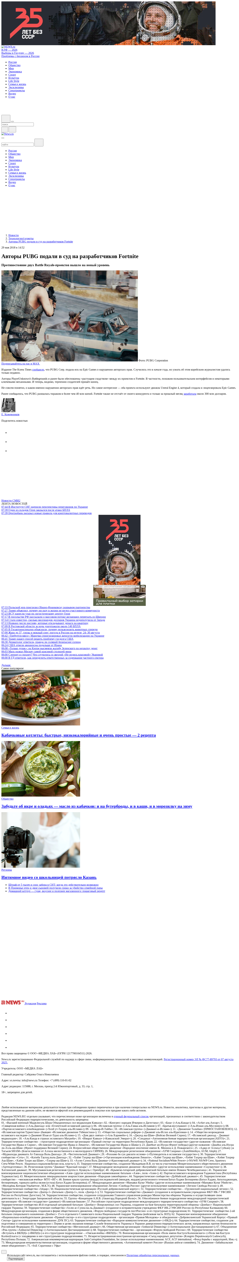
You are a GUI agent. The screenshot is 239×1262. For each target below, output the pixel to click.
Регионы (6, 869)
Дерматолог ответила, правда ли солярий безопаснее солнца (41, 642)
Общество (7, 798)
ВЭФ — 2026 (9, 49)
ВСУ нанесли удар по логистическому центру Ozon (35, 613)
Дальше (6, 665)
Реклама (42, 1003)
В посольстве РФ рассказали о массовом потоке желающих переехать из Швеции (53, 616)
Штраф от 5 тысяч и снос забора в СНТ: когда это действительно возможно (53, 884)
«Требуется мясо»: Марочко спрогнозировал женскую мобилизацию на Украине (52, 635)
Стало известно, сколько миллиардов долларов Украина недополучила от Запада (53, 619)
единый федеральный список (131, 1116)
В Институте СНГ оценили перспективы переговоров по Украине (44, 506)
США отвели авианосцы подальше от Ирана (31, 645)
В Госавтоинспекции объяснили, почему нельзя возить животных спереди (49, 629)
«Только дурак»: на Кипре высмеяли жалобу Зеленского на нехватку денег (49, 648)
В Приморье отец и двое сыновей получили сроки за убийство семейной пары (55, 887)
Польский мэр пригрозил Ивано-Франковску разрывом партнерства (45, 607)
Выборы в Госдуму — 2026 (17, 52)
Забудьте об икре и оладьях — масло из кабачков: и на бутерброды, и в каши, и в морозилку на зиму (96, 806)
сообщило (38, 369)
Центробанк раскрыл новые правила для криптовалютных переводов (46, 513)
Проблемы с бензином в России (20, 56)
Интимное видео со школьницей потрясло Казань (49, 877)
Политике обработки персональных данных (152, 1255)
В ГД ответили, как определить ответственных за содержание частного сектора (52, 657)
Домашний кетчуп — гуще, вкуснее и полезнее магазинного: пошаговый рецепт (56, 891)
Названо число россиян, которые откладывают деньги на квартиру (44, 623)
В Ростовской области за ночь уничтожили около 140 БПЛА (41, 626)
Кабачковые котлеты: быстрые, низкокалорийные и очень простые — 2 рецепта (78, 735)
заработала (190, 393)
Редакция (30, 1003)
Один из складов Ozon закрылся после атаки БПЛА (35, 510)
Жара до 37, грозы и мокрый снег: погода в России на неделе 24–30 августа (50, 632)
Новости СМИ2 (10, 500)
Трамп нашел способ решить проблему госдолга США (37, 638)
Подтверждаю (15, 1258)
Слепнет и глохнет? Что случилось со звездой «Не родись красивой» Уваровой (52, 654)
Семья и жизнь (10, 727)
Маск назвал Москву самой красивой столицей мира (36, 651)
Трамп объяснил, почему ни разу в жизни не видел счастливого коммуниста (50, 610)
